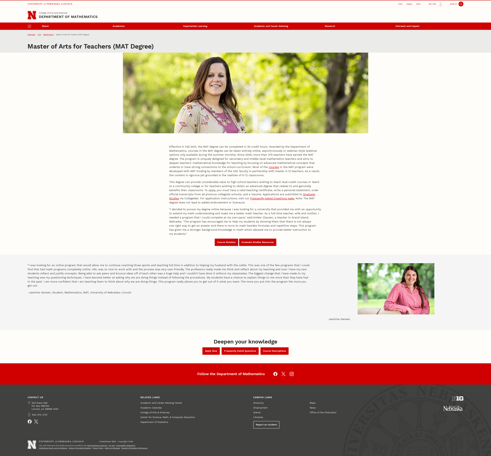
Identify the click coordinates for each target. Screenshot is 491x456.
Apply (409, 4)
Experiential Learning (195, 26)
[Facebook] (30, 422)
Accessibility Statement (125, 446)
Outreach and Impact (407, 26)
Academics (119, 26)
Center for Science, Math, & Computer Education (167, 417)
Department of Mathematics (68, 17)
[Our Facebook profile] (275, 374)
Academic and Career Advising (271, 26)
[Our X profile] (283, 374)
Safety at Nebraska (112, 448)
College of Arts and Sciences (53, 13)
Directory (258, 402)
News (313, 407)
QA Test (112, 446)
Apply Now (211, 350)
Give (418, 4)
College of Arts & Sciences (155, 412)
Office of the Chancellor (323, 412)
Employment (260, 407)
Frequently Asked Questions (240, 350)
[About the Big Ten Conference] (458, 398)
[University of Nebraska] (453, 408)
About (45, 26)
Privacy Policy (97, 448)
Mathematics (48, 35)
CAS (39, 35)
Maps (312, 402)
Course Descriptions (274, 350)
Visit (400, 4)
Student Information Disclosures (134, 448)
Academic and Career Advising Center (161, 402)
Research (330, 26)
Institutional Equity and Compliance (53, 448)
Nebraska (31, 35)
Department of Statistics (154, 422)
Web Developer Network (97, 446)
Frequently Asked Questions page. (272, 198)
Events (257, 412)
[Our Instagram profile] (292, 374)
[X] (36, 422)
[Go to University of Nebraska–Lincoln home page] (32, 15)
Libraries (258, 417)
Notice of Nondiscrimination (80, 448)
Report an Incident (266, 424)
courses (274, 167)
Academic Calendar (151, 407)
